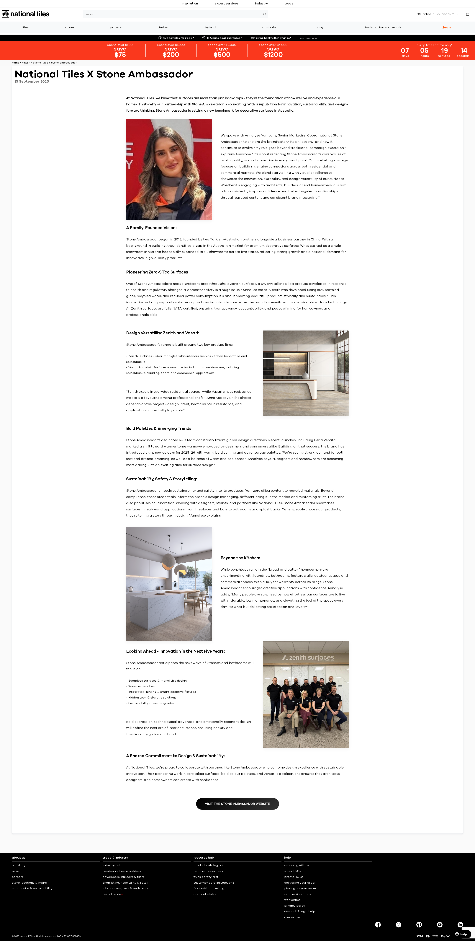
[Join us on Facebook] (378, 924)
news (15, 871)
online (427, 14)
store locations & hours (29, 882)
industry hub (112, 865)
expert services (226, 3)
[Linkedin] (460, 924)
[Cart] (467, 14)
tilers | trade (113, 894)
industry (261, 3)
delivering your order (300, 882)
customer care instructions (214, 882)
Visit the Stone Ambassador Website (237, 803)
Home (15, 62)
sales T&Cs (292, 871)
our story (19, 865)
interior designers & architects (125, 888)
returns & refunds (297, 894)
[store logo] (25, 14)
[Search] (264, 14)
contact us (292, 917)
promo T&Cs (293, 876)
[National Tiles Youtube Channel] (440, 924)
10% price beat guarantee (225, 38)
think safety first (206, 876)
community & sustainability (32, 888)
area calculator (205, 894)
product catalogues (208, 865)
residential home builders (122, 871)
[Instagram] (398, 924)
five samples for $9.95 (178, 38)
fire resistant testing (209, 888)
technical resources (208, 871)
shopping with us (296, 865)
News (25, 62)
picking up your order (300, 888)
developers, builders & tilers (124, 876)
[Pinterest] (419, 924)
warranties (292, 899)
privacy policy (294, 905)
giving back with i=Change (273, 38)
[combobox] (172, 14)
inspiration (190, 3)
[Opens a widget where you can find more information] (461, 934)
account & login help (299, 911)
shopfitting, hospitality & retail (125, 882)
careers (18, 876)
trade (288, 3)
